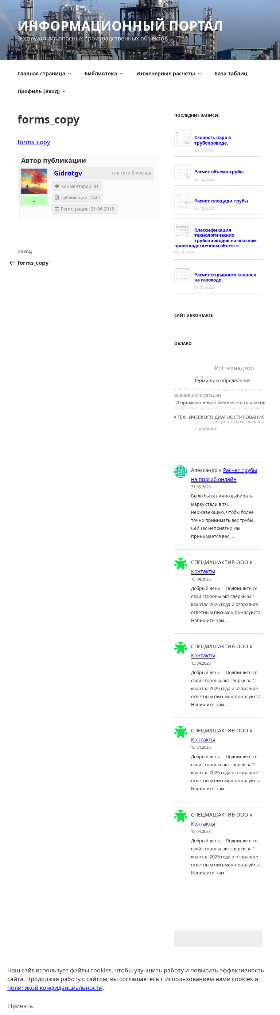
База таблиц (231, 73)
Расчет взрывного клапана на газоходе (225, 277)
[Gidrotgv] (34, 181)
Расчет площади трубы (221, 201)
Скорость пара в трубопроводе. (212, 140)
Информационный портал (120, 26)
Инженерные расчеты (165, 73)
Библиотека (101, 73)
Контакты (203, 571)
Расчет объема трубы (219, 172)
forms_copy (34, 142)
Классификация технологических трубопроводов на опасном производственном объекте (215, 238)
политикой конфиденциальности (54, 988)
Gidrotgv (68, 173)
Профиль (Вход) (39, 91)
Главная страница (41, 73)
